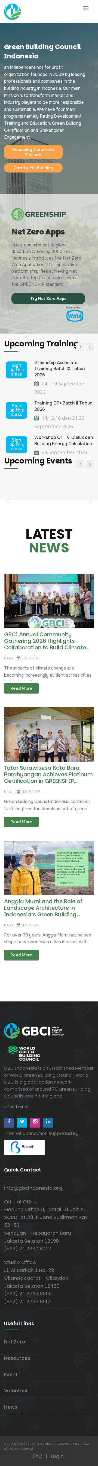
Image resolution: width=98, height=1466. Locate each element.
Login (57, 1456)
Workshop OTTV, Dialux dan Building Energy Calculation (63, 440)
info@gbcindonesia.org (33, 1188)
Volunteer (16, 1390)
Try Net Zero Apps (48, 298)
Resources (17, 1358)
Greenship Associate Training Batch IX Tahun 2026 (59, 369)
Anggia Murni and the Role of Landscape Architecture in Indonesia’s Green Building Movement (43, 911)
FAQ (37, 1456)
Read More (21, 688)
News (10, 1406)
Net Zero (14, 1341)
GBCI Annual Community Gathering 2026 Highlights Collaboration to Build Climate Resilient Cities (45, 644)
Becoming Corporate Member (33, 152)
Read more (17, 1107)
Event (11, 1374)
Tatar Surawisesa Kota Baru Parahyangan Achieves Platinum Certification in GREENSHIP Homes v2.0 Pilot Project (48, 777)
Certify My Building (33, 168)
